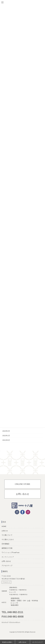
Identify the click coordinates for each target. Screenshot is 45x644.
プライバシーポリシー (14, 622)
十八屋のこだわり (8, 539)
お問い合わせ (22, 494)
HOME (4, 526)
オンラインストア (37, 642)
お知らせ (5, 531)
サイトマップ (5, 622)
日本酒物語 (5, 544)
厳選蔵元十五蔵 (7, 548)
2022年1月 (6, 435)
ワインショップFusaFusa (10, 552)
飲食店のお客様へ (7, 642)
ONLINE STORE (22, 484)
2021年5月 (6, 440)
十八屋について (7, 535)
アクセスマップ (7, 565)
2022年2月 (6, 431)
